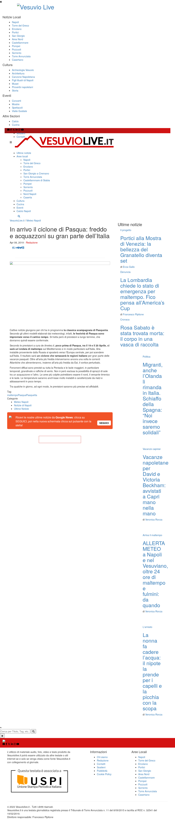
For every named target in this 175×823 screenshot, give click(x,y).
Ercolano (17, 29)
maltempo (12, 395)
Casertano (17, 59)
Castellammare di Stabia (36, 180)
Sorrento (16, 53)
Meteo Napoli (33, 220)
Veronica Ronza (153, 519)
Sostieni (21, 133)
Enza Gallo (129, 266)
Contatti (21, 136)
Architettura (18, 73)
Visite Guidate (19, 111)
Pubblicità (102, 770)
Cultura (20, 200)
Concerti (16, 100)
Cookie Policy (104, 774)
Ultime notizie (24, 153)
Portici (15, 32)
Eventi (20, 207)
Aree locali (22, 156)
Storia (15, 90)
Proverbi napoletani (22, 87)
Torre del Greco (20, 25)
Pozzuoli (16, 49)
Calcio (15, 121)
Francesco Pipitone (133, 314)
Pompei (16, 46)
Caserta (27, 197)
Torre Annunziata (21, 56)
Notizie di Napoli (22, 405)
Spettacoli (17, 107)
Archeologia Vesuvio (23, 70)
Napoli (15, 22)
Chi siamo (102, 757)
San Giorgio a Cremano (36, 173)
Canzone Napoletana (23, 76)
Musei (15, 83)
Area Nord (17, 39)
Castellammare (20, 42)
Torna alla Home (59, 439)
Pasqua (22, 395)
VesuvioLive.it (17, 220)
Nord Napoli (29, 194)
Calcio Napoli (24, 211)
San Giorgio (18, 35)
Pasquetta (31, 395)
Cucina (15, 124)
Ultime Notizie (21, 408)
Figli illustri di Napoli (22, 80)
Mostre (15, 104)
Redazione (32, 242)
